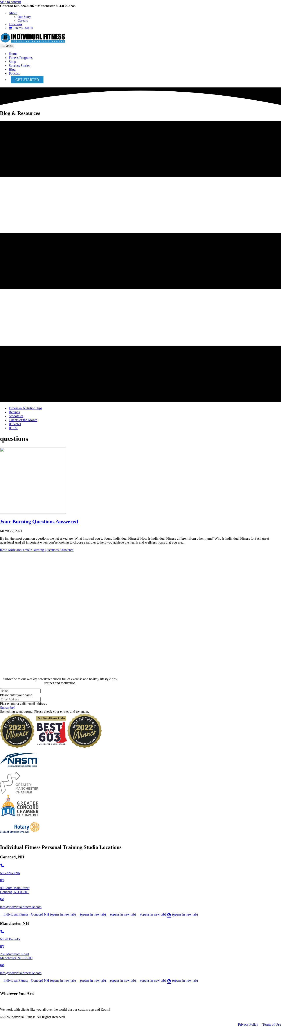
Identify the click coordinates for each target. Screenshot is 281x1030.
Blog (12, 69)
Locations (15, 24)
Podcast (14, 73)
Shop (12, 61)
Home (13, 54)
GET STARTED (27, 80)
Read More (37, 550)
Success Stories (19, 65)
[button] (7, 707)
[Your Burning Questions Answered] (33, 512)
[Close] (60, 671)
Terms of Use (271, 1024)
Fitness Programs (20, 58)
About (13, 13)
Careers (23, 20)
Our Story (24, 16)
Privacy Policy (248, 1024)
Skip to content (10, 2)
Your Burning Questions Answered (39, 521)
